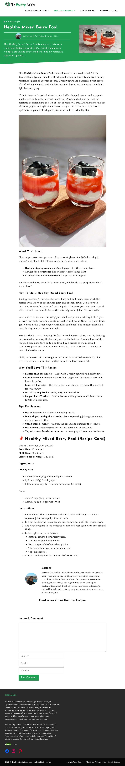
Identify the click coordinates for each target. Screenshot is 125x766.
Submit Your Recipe (75, 762)
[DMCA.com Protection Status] (11, 745)
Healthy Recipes (63, 11)
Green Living (87, 11)
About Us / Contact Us (96, 762)
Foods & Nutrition (36, 11)
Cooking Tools (109, 11)
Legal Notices (114, 762)
